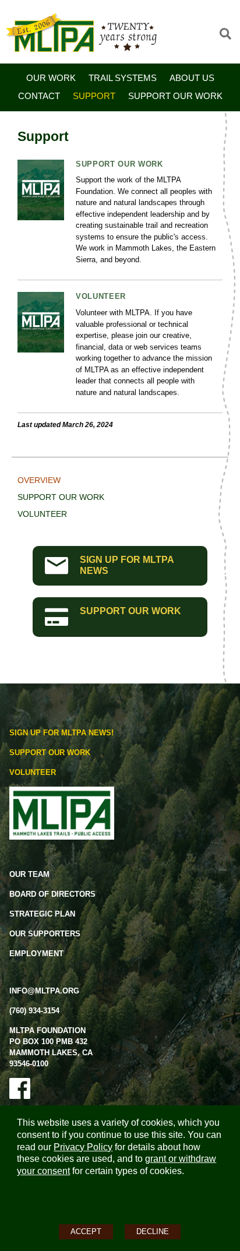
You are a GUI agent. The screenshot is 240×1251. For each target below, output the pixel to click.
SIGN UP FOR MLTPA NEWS (127, 565)
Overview (39, 480)
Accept (85, 1231)
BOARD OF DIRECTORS (52, 894)
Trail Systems (123, 78)
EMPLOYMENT (36, 953)
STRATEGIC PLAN (42, 914)
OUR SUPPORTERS (44, 933)
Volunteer (101, 296)
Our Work (51, 78)
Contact (39, 96)
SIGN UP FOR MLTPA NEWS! (61, 732)
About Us (192, 78)
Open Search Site (225, 34)
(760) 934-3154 (34, 1010)
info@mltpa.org (44, 990)
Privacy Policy (83, 1147)
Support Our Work (175, 96)
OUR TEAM (29, 874)
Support (94, 96)
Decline (152, 1231)
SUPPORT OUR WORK (130, 611)
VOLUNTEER (32, 772)
